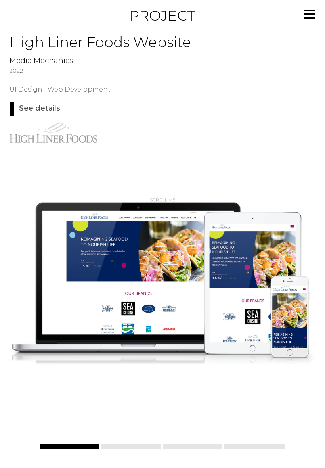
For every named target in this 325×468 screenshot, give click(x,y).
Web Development (79, 89)
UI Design (26, 89)
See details (39, 108)
